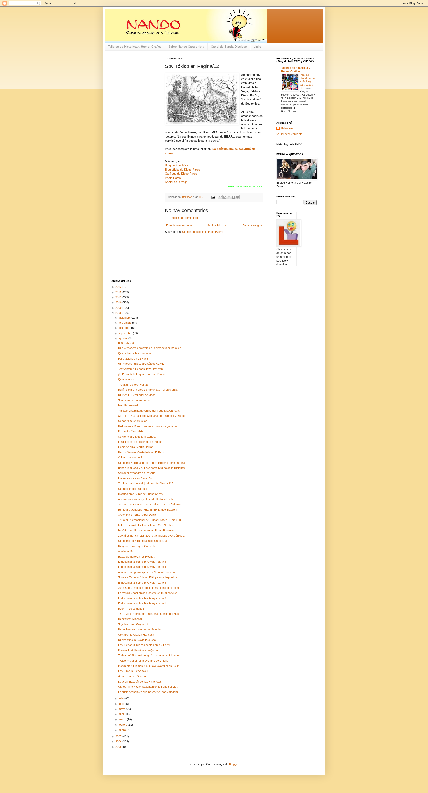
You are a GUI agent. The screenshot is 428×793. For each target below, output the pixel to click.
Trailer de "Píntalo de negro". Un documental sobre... (150, 655)
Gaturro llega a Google (132, 676)
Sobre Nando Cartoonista (186, 46)
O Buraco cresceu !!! (130, 457)
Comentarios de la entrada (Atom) (202, 231)
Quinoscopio (126, 379)
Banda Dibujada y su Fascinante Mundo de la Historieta (152, 468)
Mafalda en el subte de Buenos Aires (140, 494)
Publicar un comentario (185, 217)
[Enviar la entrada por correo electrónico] (213, 197)
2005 (118, 746)
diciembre (125, 317)
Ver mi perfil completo (289, 134)
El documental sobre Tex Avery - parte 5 (142, 561)
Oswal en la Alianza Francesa (136, 634)
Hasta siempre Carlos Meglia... (136, 556)
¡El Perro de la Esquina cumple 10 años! (142, 374)
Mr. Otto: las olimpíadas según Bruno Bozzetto (146, 530)
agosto (123, 338)
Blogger (234, 764)
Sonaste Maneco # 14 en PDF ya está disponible (147, 577)
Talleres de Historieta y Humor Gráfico (135, 46)
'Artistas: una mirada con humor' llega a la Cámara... (149, 410)
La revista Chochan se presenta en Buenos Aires (147, 593)
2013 (118, 286)
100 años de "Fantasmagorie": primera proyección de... (151, 535)
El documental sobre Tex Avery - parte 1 (142, 603)
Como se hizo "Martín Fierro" (135, 447)
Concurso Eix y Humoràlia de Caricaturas (143, 540)
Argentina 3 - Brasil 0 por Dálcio (137, 514)
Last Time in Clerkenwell (133, 671)
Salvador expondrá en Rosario (136, 473)
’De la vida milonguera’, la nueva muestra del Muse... (150, 613)
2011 (118, 297)
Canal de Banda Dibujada (229, 46)
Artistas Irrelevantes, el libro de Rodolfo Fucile (146, 499)
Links (257, 46)
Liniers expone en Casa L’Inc (135, 478)
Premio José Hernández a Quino (138, 650)
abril (122, 714)
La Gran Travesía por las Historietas (140, 681)
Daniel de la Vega (176, 182)
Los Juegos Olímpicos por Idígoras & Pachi (144, 645)
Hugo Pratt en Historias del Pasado (139, 629)
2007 (118, 736)
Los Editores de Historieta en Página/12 (142, 442)
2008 (118, 313)
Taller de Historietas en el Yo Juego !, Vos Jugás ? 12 (307, 81)
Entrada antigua (252, 225)
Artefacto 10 (125, 551)
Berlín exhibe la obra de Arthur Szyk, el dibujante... (148, 389)
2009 (118, 307)
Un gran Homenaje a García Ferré (138, 546)
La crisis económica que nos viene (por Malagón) (148, 692)
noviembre (125, 322)
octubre (123, 327)
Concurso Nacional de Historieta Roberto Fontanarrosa (151, 462)
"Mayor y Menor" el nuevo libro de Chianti (143, 660)
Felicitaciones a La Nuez (133, 358)
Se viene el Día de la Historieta (137, 436)
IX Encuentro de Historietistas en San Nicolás (145, 525)
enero (122, 730)
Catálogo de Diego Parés (181, 173)
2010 (118, 302)
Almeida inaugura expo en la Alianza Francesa (146, 572)
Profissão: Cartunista (130, 431)
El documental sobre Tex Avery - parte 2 (142, 598)
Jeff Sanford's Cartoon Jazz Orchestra (141, 369)
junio (122, 703)
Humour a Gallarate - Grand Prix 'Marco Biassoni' (147, 509)
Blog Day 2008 (127, 343)
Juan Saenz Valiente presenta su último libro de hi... (149, 587)
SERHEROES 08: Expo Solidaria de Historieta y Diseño (151, 415)
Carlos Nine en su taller (132, 421)
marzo (123, 719)
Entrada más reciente (179, 225)
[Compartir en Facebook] (233, 197)
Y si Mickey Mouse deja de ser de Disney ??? (145, 483)
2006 (118, 741)
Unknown (287, 128)
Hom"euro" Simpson (130, 619)
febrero (123, 724)
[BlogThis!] (224, 197)
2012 (118, 292)
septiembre (126, 333)
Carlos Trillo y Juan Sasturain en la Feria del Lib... (148, 686)
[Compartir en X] (229, 197)
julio (121, 698)
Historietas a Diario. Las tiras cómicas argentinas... (148, 426)
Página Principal (217, 225)
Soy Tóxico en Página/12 (133, 624)
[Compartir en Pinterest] (237, 197)
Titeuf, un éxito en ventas (133, 384)
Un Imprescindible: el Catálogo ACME (141, 363)
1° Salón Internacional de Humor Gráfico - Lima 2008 (150, 520)
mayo (122, 709)
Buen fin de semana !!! (131, 608)
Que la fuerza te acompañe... (135, 353)
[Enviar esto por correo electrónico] (220, 197)
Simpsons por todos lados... (135, 400)
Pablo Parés (173, 178)
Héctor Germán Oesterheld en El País (141, 452)
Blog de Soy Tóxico (177, 165)
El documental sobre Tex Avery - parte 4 (142, 566)
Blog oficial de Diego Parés (182, 169)
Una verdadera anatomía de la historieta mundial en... (150, 348)
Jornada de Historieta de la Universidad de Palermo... (150, 504)
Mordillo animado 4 (130, 405)
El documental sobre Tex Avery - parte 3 (142, 582)
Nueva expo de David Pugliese (137, 640)
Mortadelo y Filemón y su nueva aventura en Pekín (148, 666)
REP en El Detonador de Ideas (136, 395)
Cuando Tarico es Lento (132, 489)
